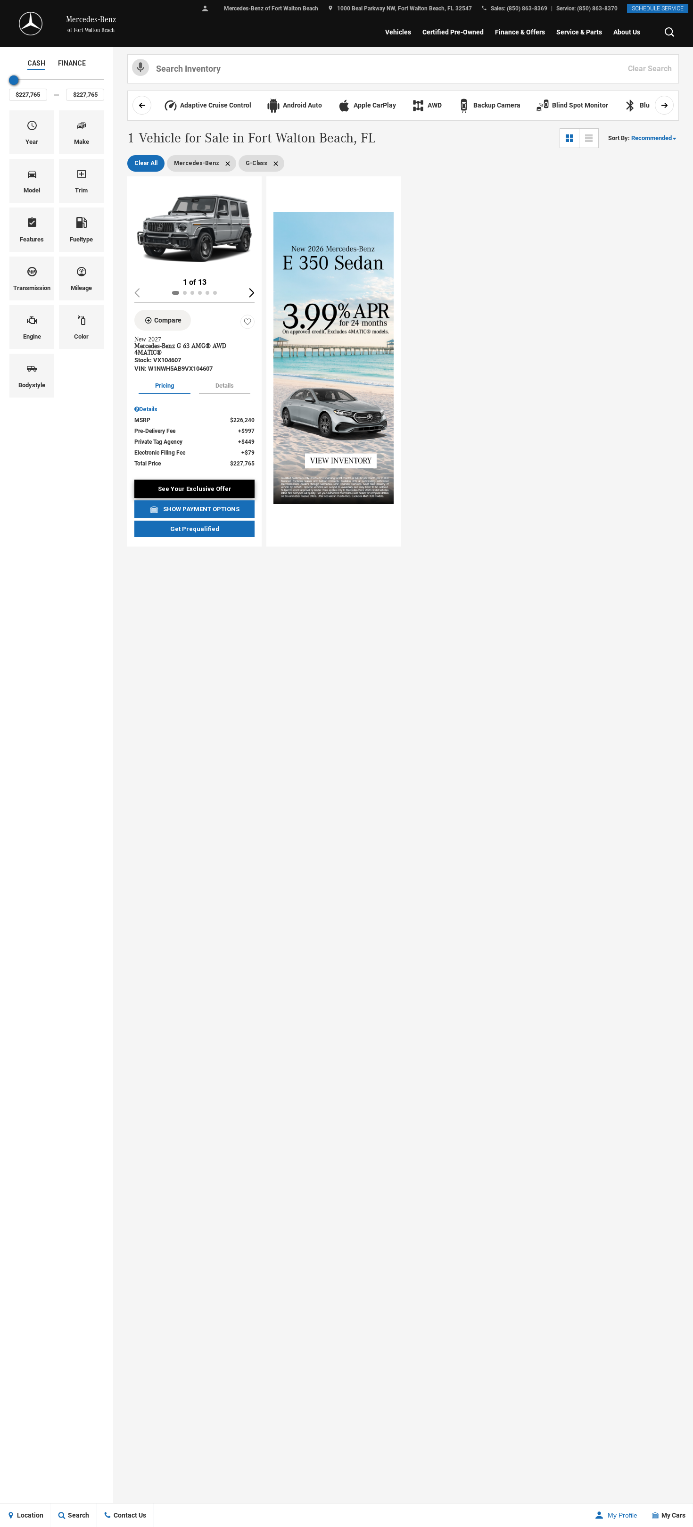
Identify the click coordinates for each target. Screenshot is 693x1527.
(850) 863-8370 (597, 8)
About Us (626, 32)
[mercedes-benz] (30, 23)
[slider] (13, 80)
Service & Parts (579, 32)
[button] (669, 32)
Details (224, 385)
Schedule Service (658, 8)
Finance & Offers (520, 32)
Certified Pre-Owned (453, 32)
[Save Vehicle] (247, 321)
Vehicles (398, 32)
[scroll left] (141, 105)
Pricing (164, 385)
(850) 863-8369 (527, 8)
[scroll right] (664, 105)
